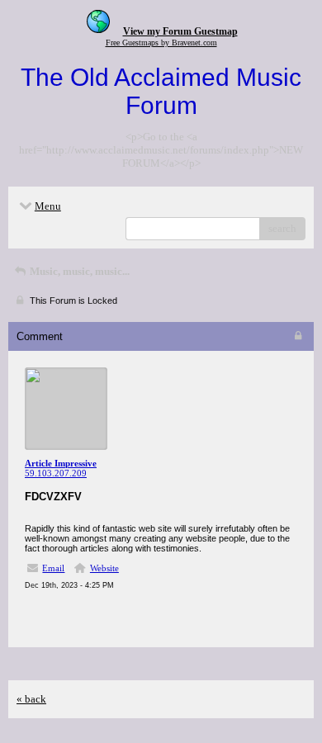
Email (53, 568)
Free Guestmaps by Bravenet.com (161, 42)
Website (104, 568)
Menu (48, 206)
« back (31, 699)
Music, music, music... (78, 271)
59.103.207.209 (56, 473)
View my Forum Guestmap (180, 31)
